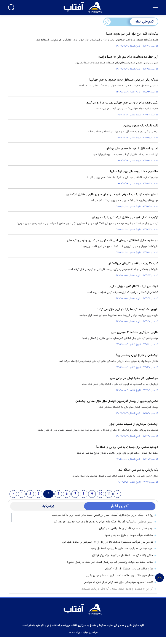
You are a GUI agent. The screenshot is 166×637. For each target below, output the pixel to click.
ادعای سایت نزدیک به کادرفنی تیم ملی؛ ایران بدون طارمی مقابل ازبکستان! (112, 194)
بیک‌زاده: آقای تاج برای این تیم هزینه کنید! (132, 34)
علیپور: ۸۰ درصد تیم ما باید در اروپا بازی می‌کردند (127, 309)
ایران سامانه (74, 633)
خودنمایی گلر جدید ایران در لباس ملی (134, 378)
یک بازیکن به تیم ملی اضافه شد (138, 470)
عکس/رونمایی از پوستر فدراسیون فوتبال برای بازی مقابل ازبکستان (116, 401)
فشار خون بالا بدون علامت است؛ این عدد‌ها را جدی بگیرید (119, 575)
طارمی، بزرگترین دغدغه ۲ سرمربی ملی (134, 332)
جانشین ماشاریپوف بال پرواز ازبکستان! (134, 171)
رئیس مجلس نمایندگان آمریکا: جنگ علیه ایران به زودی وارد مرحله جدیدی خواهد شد (103, 522)
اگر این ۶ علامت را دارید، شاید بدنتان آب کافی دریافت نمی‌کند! (117, 589)
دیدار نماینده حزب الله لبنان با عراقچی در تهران (126, 528)
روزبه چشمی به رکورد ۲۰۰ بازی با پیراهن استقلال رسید (121, 548)
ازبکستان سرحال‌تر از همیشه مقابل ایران (133, 424)
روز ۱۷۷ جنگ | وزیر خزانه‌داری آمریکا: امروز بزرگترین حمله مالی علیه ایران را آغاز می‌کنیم (102, 515)
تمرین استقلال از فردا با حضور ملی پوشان (132, 148)
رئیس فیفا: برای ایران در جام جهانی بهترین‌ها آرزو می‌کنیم (122, 102)
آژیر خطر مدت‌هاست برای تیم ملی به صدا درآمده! (128, 57)
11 (109, 494)
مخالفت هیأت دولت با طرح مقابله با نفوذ (129, 535)
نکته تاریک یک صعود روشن (140, 125)
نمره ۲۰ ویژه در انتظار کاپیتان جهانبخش (133, 263)
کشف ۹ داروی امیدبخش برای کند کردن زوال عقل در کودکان (118, 582)
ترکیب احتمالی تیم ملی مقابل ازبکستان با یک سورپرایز (125, 217)
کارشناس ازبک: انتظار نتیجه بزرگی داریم (134, 286)
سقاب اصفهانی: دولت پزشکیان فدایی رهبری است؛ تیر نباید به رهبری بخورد (110, 562)
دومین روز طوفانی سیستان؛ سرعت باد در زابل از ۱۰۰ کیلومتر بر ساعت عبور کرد (107, 542)
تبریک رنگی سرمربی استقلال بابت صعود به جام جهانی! (123, 80)
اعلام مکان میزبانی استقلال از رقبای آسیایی (128, 569)
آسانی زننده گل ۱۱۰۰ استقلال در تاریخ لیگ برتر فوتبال (122, 555)
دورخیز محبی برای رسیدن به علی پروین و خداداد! (127, 447)
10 (100, 494)
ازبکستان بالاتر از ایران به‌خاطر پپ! (137, 355)
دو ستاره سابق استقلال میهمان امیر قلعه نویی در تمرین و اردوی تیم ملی (112, 240)
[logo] (83, 6)
